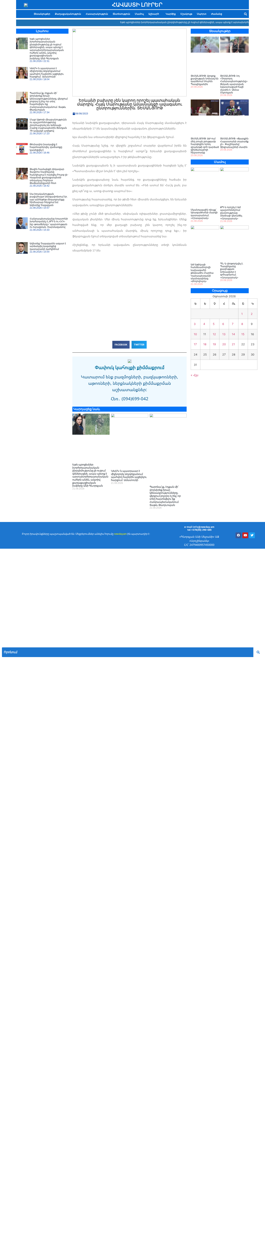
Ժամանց (216, 14)
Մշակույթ (186, 14)
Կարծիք (171, 14)
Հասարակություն (97, 14)
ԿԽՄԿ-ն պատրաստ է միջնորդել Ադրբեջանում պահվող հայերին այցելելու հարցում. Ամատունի (47, 72)
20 (224, 344)
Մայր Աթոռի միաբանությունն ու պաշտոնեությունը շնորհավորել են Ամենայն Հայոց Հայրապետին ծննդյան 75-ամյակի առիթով (48, 125)
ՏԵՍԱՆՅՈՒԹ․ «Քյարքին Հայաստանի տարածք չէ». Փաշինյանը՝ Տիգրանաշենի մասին (234, 142)
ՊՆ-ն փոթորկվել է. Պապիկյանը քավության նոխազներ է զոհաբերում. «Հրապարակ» (231, 270)
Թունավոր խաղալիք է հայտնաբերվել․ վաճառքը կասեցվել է (46, 147)
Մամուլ (139, 14)
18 (204, 344)
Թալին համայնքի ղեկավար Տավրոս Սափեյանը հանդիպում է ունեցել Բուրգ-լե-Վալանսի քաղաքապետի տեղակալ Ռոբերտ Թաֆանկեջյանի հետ (49, 176)
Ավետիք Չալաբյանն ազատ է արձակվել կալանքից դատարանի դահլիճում (48, 246)
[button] (154, 14)
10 (195, 334)
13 (223, 334)
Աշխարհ (153, 14)
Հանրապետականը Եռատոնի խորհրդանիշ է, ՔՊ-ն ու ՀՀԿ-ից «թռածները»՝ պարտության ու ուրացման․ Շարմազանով (49, 222)
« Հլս (194, 375)
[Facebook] (238, 535)
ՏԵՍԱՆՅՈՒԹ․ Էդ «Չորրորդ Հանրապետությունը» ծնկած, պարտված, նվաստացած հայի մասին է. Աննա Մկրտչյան (234, 84)
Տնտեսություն (121, 14)
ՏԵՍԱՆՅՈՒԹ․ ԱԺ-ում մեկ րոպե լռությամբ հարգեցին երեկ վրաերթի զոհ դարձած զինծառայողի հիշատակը (205, 145)
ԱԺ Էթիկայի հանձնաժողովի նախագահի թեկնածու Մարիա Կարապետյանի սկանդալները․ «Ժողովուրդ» (202, 273)
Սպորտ (201, 14)
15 (242, 334)
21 (233, 344)
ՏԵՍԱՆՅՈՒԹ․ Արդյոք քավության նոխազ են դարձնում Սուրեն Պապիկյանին (204, 80)
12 (214, 334)
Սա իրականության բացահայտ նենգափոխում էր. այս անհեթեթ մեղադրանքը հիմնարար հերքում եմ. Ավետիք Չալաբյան (49, 200)
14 (233, 334)
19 (214, 344)
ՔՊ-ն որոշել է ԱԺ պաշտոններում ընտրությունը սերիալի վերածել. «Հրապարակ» (231, 213)
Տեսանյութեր (42, 14)
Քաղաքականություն (68, 14)
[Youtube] (245, 535)
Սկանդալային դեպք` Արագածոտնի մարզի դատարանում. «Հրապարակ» (204, 213)
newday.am (120, 533)
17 (195, 344)
